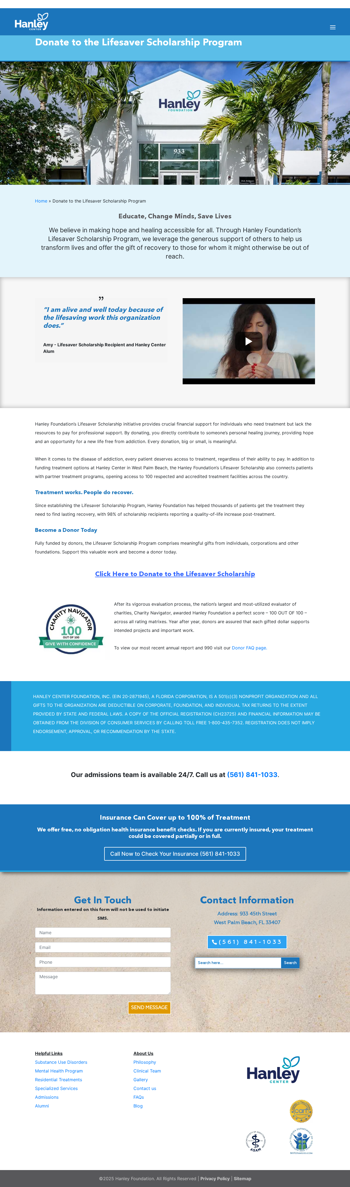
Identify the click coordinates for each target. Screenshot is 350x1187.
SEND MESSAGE (149, 1008)
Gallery (140, 1079)
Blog (138, 1106)
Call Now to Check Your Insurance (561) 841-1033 (175, 854)
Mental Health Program (59, 1071)
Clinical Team (147, 1071)
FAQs (138, 1097)
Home (41, 201)
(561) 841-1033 (252, 775)
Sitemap (242, 1178)
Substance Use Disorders (61, 1062)
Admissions (47, 1097)
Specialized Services (56, 1088)
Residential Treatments (58, 1079)
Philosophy (144, 1062)
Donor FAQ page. (249, 647)
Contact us (144, 1088)
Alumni (42, 1106)
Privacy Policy (215, 1178)
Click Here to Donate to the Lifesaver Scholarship (175, 574)
